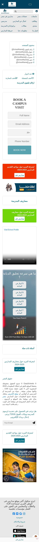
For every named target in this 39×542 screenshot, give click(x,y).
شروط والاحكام (19, 522)
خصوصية (19, 517)
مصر (4, 396)
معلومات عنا (22, 31)
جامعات (34, 16)
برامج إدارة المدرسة (8, 26)
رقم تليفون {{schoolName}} (22, 49)
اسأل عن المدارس (19, 21)
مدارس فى (19, 175)
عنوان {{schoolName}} (23, 52)
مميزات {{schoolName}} (23, 57)
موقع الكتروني (12, 394)
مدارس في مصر (7, 16)
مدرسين (4, 21)
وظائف (34, 21)
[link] (14, 513)
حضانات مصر (22, 16)
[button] (16, 11)
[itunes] (19, 531)
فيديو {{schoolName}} (24, 62)
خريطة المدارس (7, 31)
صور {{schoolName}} (24, 60)
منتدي (35, 26)
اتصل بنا (35, 31)
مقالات (23, 26)
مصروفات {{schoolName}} (22, 55)
